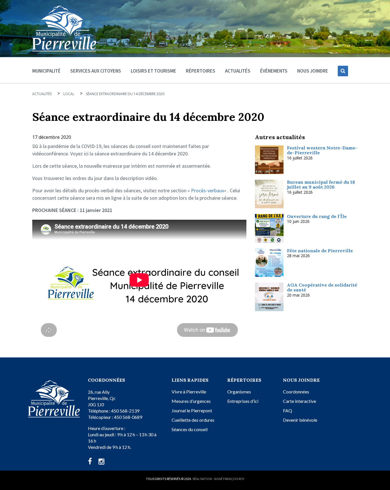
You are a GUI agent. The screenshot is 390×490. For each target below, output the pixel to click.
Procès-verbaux (207, 190)
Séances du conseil (190, 429)
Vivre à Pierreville (189, 391)
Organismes (239, 391)
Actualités (237, 71)
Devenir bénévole (300, 420)
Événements (274, 71)
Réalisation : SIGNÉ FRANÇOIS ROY (218, 479)
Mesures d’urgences (191, 401)
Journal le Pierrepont (192, 410)
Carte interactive (299, 401)
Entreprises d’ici (242, 401)
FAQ (287, 410)
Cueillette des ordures (193, 420)
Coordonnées (296, 391)
